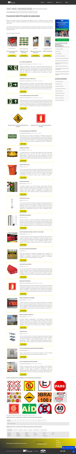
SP (20, 420)
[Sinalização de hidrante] (12, 290)
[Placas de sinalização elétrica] (14, 386)
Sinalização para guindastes (60, 88)
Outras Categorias (61, 78)
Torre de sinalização (59, 90)
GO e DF (39, 420)
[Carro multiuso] (12, 341)
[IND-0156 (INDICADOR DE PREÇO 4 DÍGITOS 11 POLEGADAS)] (12, 241)
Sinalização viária (58, 83)
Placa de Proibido (58, 53)
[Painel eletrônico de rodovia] (12, 324)
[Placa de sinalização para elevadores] (12, 371)
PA (45, 420)
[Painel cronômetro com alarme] (12, 307)
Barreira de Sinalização (59, 95)
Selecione (8, 420)
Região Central (9, 430)
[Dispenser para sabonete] (12, 224)
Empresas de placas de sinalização (61, 60)
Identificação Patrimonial (60, 93)
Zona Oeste (20, 430)
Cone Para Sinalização (42, 444)
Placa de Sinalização (59, 81)
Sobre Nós (51, 2)
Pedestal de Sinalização (59, 100)
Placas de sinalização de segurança (61, 58)
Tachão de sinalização (59, 86)
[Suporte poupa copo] (12, 208)
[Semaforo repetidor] (12, 191)
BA (33, 420)
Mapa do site (59, 446)
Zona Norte (15, 430)
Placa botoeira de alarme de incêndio (62, 71)
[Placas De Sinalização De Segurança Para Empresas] (12, 358)
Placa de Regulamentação (60, 56)
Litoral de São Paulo (44, 430)
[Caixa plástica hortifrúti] (12, 273)
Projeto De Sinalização (33, 12)
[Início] (11, 2)
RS (28, 420)
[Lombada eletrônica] (12, 157)
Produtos (60, 2)
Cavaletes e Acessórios (59, 97)
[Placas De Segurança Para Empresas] (12, 258)
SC (25, 420)
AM (42, 420)
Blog (68, 2)
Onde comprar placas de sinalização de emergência (61, 69)
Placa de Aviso (57, 51)
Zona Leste (30, 430)
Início (43, 2)
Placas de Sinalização (15, 33)
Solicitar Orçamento (62, 39)
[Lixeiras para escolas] (12, 174)
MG (15, 420)
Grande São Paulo (36, 430)
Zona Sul (25, 430)
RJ (12, 420)
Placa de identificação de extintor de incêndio (62, 74)
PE (30, 420)
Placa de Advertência (59, 49)
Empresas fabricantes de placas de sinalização (61, 63)
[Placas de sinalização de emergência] (12, 140)
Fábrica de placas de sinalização (61, 66)
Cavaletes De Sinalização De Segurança (22, 12)
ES (17, 420)
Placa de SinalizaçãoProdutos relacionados (61, 44)
